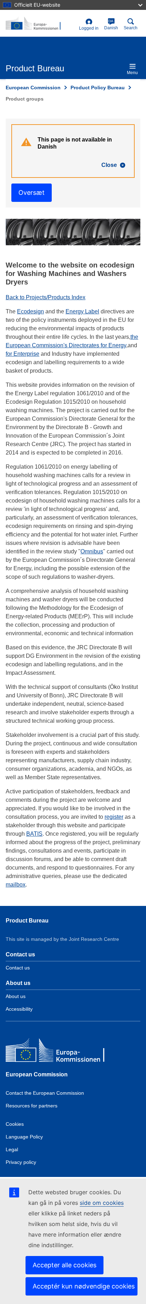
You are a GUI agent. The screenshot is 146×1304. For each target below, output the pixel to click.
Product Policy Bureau (98, 87)
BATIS (34, 834)
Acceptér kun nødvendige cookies (84, 1286)
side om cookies (102, 1202)
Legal (12, 1149)
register (114, 817)
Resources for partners (31, 1105)
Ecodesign (30, 311)
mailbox (16, 885)
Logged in (89, 28)
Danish (111, 24)
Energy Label (82, 311)
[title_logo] (41, 24)
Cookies (15, 1124)
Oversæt (31, 192)
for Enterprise (22, 354)
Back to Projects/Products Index (45, 297)
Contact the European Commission (45, 1093)
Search (130, 27)
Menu (132, 72)
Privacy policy (21, 1162)
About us (16, 996)
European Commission (33, 87)
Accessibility (19, 1009)
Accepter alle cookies (64, 1265)
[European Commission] (57, 1051)
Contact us (18, 968)
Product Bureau (27, 921)
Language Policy (24, 1137)
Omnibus (91, 551)
